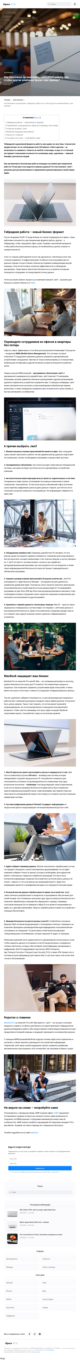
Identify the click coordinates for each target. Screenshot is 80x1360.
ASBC (33, 283)
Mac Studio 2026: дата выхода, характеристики (38, 1210)
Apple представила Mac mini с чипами (34, 1222)
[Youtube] (40, 1334)
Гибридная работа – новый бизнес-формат (24, 122)
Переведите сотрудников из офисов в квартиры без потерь (31, 125)
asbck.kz (34, 1133)
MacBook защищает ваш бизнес (19, 132)
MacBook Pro (9, 1023)
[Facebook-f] (29, 1334)
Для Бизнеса (18, 100)
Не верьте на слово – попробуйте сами (22, 138)
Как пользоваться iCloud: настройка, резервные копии (41, 1235)
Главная (7, 100)
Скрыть (37, 118)
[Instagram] (34, 1334)
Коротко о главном (14, 135)
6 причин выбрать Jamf (16, 129)
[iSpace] (9, 4)
